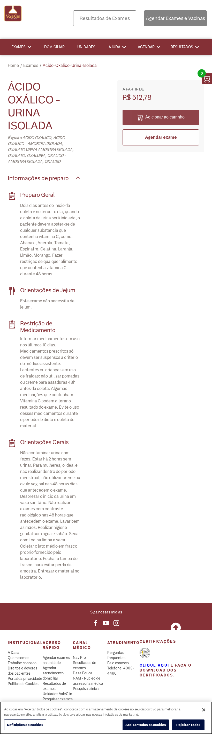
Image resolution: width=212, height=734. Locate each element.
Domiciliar (54, 47)
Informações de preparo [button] (38, 178)
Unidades (86, 47)
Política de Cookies (23, 684)
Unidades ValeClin (57, 694)
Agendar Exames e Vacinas (175, 18)
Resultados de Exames (105, 18)
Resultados (182, 47)
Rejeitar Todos (188, 725)
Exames (18, 47)
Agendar (146, 47)
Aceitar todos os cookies (145, 725)
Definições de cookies (25, 725)
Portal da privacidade (25, 678)
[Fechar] (203, 710)
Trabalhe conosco (22, 663)
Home (13, 65)
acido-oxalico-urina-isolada (70, 65)
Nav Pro (79, 657)
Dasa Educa (82, 673)
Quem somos (18, 658)
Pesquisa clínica (86, 689)
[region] (106, 718)
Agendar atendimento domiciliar (53, 673)
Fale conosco (118, 663)
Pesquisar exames (58, 699)
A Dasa (13, 653)
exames (30, 65)
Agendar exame (161, 137)
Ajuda (114, 47)
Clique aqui (154, 665)
